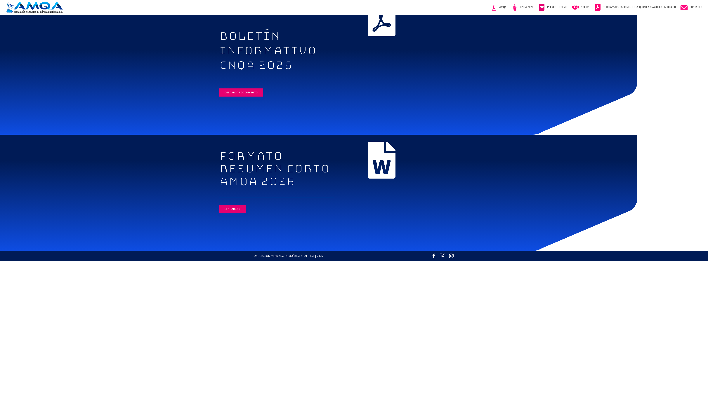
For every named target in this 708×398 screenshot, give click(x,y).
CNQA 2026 (526, 7)
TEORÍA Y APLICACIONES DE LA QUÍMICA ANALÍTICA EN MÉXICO (639, 7)
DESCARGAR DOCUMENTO (241, 92)
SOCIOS (585, 7)
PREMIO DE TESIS (557, 7)
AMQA (502, 7)
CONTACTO (696, 7)
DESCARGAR (232, 208)
